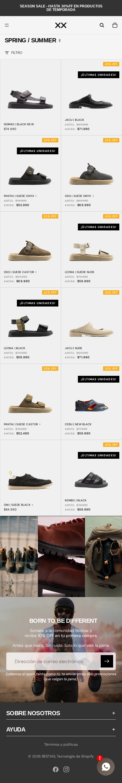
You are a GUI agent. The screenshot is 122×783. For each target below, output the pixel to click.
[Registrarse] (107, 661)
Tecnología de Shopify (75, 756)
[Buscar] (101, 25)
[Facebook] (55, 769)
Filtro (16, 52)
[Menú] (7, 25)
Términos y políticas (61, 744)
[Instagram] (66, 769)
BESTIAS (48, 756)
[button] (61, 558)
